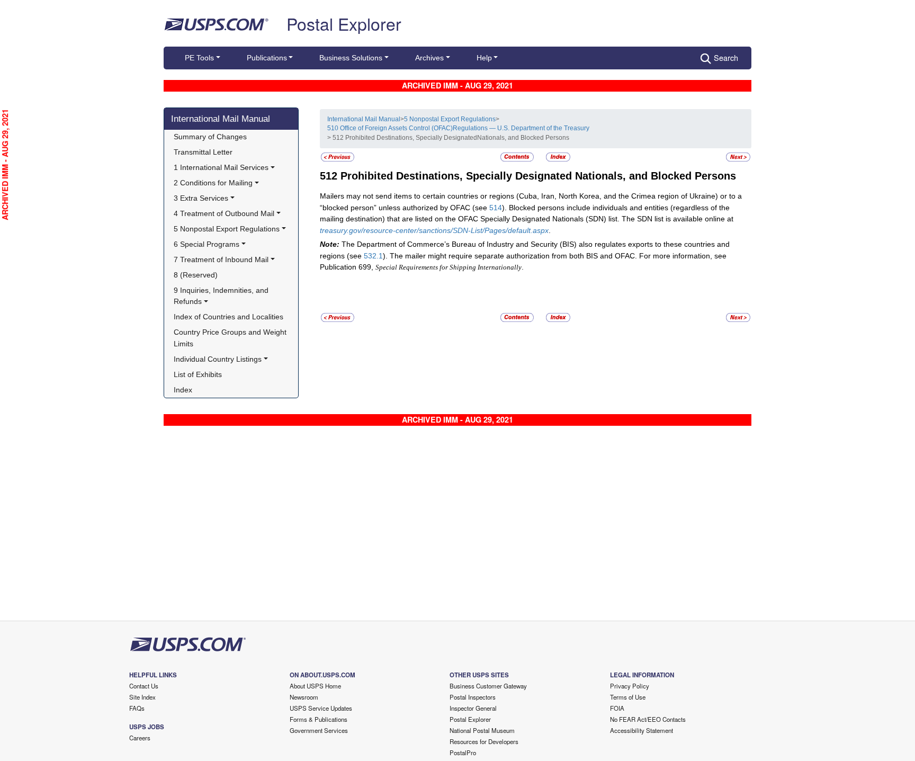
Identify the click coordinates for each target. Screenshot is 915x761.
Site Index (142, 697)
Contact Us (143, 686)
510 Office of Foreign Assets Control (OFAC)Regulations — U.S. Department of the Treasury (458, 128)
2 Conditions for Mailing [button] (213, 182)
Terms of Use (627, 697)
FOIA (617, 708)
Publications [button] (267, 57)
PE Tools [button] (199, 57)
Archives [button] (429, 57)
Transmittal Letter (203, 152)
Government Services (319, 730)
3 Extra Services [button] (201, 198)
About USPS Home (315, 686)
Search (726, 57)
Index (183, 390)
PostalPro (463, 752)
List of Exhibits (198, 374)
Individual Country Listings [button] (218, 359)
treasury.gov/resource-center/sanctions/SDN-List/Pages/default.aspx (434, 230)
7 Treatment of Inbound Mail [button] (221, 259)
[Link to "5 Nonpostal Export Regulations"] (337, 157)
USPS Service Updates (321, 708)
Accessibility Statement (641, 730)
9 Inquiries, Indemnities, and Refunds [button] (222, 296)
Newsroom (304, 697)
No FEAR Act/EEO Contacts (648, 719)
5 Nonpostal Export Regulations (450, 119)
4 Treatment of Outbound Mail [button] (224, 213)
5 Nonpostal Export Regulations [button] (227, 229)
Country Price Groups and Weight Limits (231, 338)
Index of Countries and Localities (228, 316)
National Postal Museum (482, 730)
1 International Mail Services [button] (221, 167)
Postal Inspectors (473, 697)
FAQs (137, 708)
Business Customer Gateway (488, 686)
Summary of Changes (210, 136)
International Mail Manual (220, 118)
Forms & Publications (318, 719)
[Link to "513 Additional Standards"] (738, 157)
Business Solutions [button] (350, 57)
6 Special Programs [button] (206, 244)
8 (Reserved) (196, 275)
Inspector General (473, 708)
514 (495, 207)
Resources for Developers (484, 741)
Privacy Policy (629, 686)
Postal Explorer (343, 23)
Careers (139, 737)
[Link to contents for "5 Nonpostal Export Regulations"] (517, 157)
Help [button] (484, 57)
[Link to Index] (558, 157)
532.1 (373, 256)
